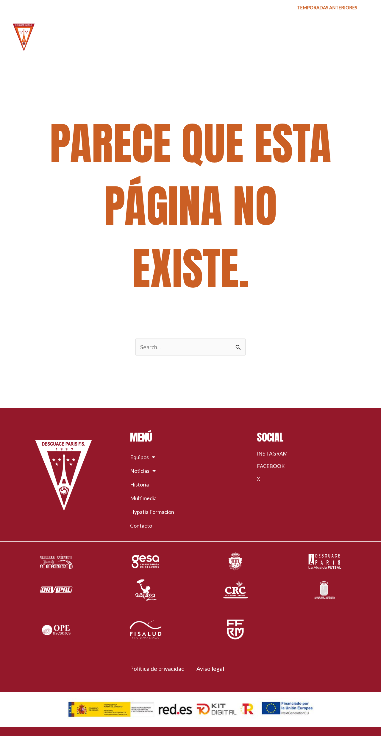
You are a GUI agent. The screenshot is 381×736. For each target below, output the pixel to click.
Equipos (139, 457)
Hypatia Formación (152, 512)
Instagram (272, 453)
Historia (139, 484)
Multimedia (143, 498)
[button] (327, 7)
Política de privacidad (157, 668)
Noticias (139, 470)
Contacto (141, 525)
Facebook (271, 466)
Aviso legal (210, 668)
